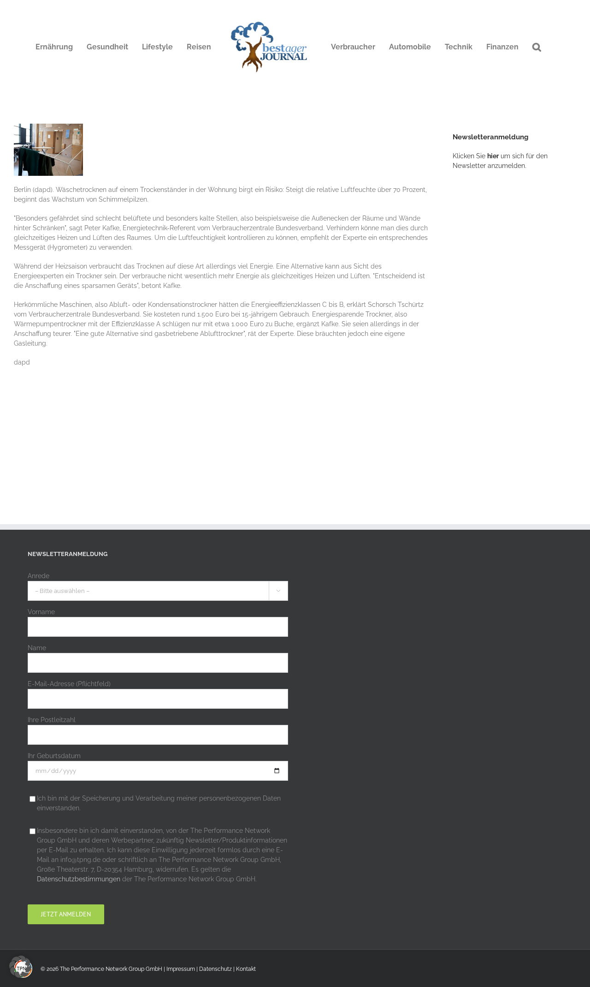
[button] (536, 47)
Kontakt (246, 969)
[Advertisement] (521, 329)
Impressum (180, 969)
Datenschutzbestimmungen (78, 879)
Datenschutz (215, 969)
